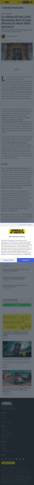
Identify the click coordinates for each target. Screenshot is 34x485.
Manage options (8, 260)
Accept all (25, 260)
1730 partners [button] (11, 240)
